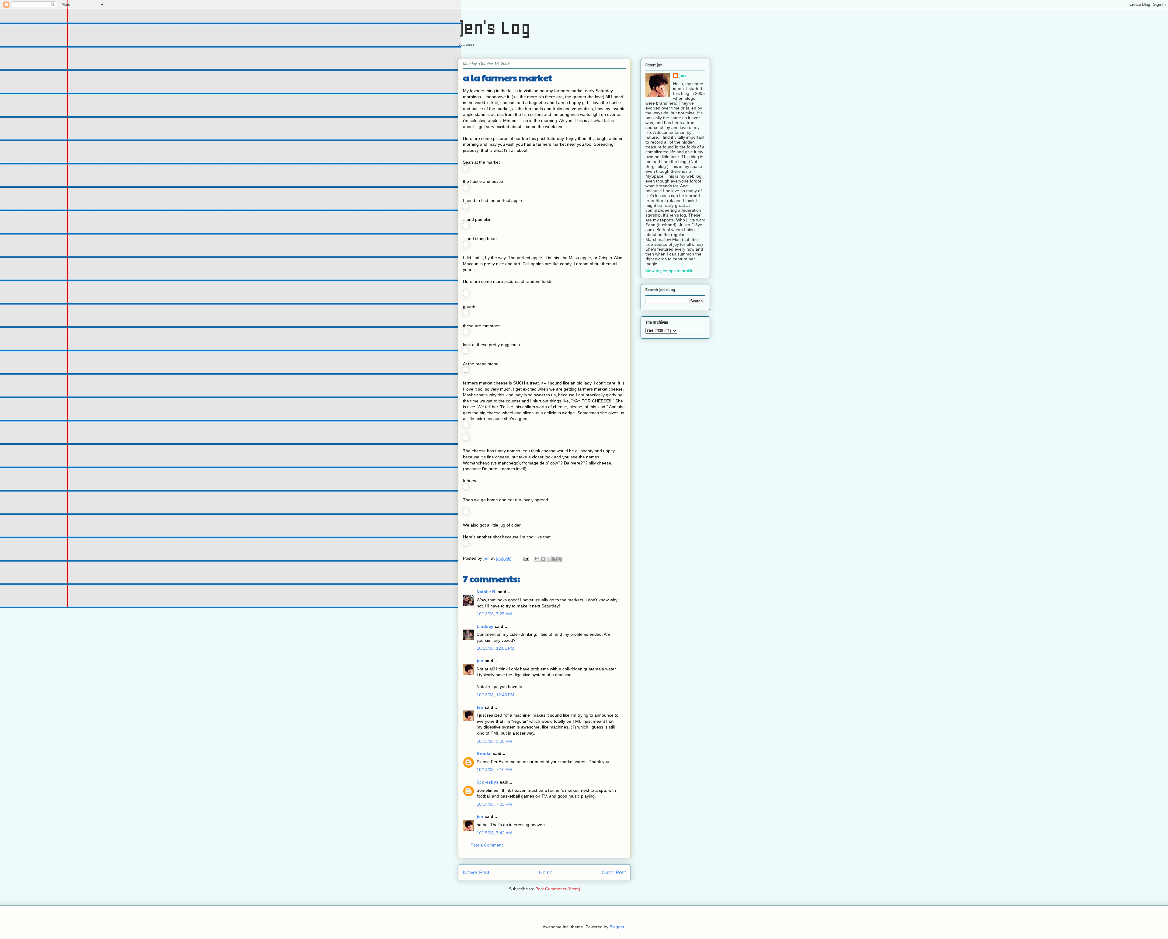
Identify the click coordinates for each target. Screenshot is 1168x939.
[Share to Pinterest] (560, 559)
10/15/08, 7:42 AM (494, 832)
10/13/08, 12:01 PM (495, 648)
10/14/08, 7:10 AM (494, 769)
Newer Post (476, 872)
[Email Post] (525, 558)
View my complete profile (669, 270)
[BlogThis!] (543, 559)
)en (480, 660)
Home (545, 872)
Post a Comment (487, 845)
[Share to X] (549, 559)
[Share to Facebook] (554, 559)
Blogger (617, 926)
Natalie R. (486, 591)
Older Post (614, 872)
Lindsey (485, 626)
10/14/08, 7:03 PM (494, 804)
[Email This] (537, 559)
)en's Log (494, 27)
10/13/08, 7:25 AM (494, 613)
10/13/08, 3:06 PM (494, 741)
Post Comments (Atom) (557, 888)
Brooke (484, 753)
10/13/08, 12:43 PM (495, 694)
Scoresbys (488, 782)
